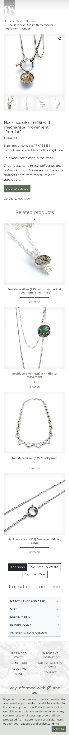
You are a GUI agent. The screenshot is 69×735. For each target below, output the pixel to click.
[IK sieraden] (9, 8)
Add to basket (17, 188)
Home (8, 21)
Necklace (32, 21)
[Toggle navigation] (61, 8)
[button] (60, 38)
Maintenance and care (27, 601)
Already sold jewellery (28, 632)
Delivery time (20, 616)
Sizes (13, 609)
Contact (50, 672)
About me (19, 668)
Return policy (20, 624)
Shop (19, 21)
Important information (50, 655)
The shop (18, 567)
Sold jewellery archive (50, 664)
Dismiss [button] (58, 728)
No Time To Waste (44, 567)
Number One (35, 574)
